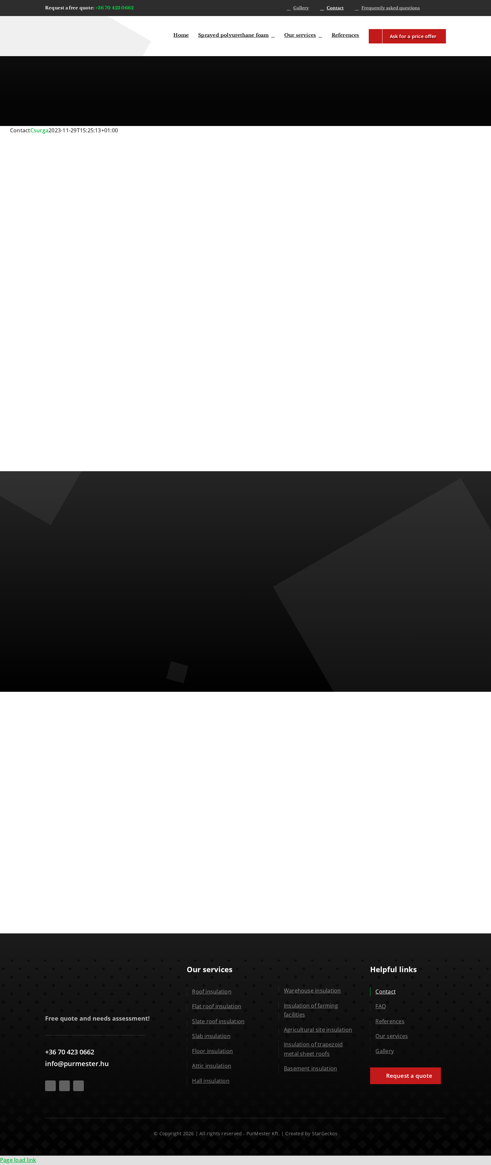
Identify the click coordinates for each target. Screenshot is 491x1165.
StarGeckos (324, 1133)
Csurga (39, 130)
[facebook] (50, 1085)
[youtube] (64, 1085)
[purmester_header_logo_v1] (73, 22)
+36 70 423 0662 (115, 8)
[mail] (78, 1085)
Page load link (18, 1160)
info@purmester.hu (77, 1063)
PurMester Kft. (263, 1133)
